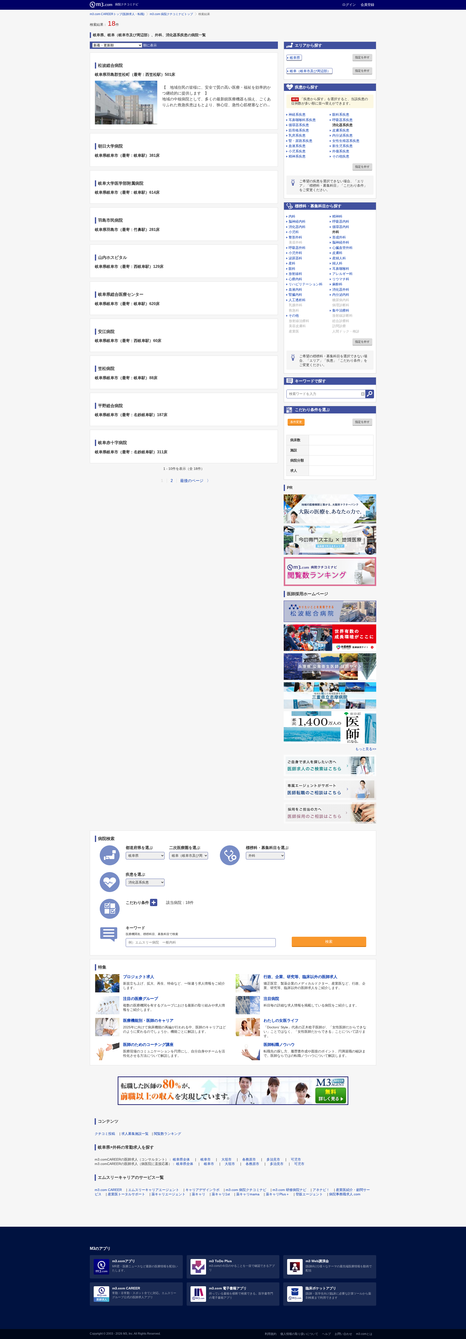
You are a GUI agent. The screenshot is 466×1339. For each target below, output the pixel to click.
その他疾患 (340, 156)
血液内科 (295, 289)
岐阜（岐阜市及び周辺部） (310, 71)
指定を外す (362, 57)
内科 (292, 216)
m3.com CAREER (108, 1190)
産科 (292, 263)
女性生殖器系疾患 (345, 141)
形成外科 (339, 237)
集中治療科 (340, 310)
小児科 (294, 232)
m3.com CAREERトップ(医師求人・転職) (117, 14)
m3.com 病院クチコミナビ (246, 1190)
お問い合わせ (343, 1334)
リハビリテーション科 (306, 284)
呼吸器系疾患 (342, 120)
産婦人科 (339, 258)
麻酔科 (337, 284)
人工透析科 (297, 300)
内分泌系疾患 (342, 135)
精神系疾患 (297, 156)
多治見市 (273, 1159)
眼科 (292, 269)
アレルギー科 (342, 274)
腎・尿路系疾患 (300, 141)
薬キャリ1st (221, 1194)
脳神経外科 (340, 242)
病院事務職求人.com (344, 1194)
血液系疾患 (297, 146)
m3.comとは (364, 1334)
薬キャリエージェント (168, 1194)
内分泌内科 (340, 295)
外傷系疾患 (340, 151)
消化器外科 (340, 289)
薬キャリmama (247, 1194)
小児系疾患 (297, 151)
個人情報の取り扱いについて (299, 1334)
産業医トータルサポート (126, 1194)
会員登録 (367, 5)
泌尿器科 (295, 258)
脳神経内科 (297, 221)
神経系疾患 (297, 114)
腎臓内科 (295, 295)
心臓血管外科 (342, 248)
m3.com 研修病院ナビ (289, 1190)
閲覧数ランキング (167, 1134)
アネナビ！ (321, 1190)
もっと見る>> (365, 749)
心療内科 (295, 279)
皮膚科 (337, 253)
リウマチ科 (340, 279)
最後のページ (191, 481)
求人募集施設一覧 (135, 1134)
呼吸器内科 (340, 221)
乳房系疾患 (297, 135)
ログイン (349, 5)
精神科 (337, 216)
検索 (329, 941)
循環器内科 (340, 227)
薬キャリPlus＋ (277, 1194)
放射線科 (295, 274)
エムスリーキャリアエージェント (153, 1190)
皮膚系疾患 (340, 130)
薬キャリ (198, 1194)
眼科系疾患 (340, 114)
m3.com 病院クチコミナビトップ (171, 14)
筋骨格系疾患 (299, 130)
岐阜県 (295, 58)
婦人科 (337, 263)
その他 (294, 315)
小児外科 (295, 253)
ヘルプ (326, 1334)
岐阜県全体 (181, 1159)
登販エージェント (309, 1194)
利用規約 (270, 1334)
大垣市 (226, 1159)
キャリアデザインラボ (202, 1190)
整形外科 (295, 237)
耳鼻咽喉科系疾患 (302, 120)
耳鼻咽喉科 (340, 269)
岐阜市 (205, 1159)
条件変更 (296, 422)
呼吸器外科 (297, 248)
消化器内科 (297, 227)
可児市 (296, 1159)
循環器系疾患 (299, 125)
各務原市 (249, 1159)
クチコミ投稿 (105, 1134)
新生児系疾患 (342, 146)
